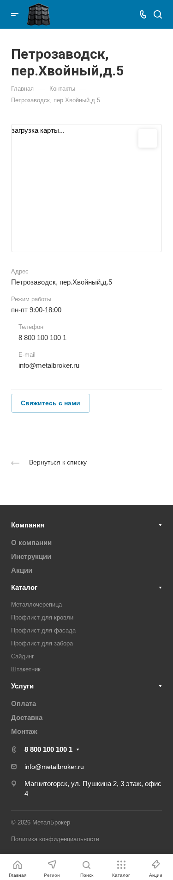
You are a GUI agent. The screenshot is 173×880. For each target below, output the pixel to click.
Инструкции (31, 556)
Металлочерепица (36, 604)
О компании (31, 542)
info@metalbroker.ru (48, 365)
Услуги (22, 686)
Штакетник (26, 669)
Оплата (23, 703)
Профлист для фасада (43, 630)
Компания (28, 525)
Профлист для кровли (42, 617)
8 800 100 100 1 (42, 337)
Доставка (26, 717)
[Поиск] (157, 14)
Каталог (24, 587)
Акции (21, 570)
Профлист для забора (42, 643)
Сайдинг (22, 656)
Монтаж (24, 731)
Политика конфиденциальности (55, 839)
